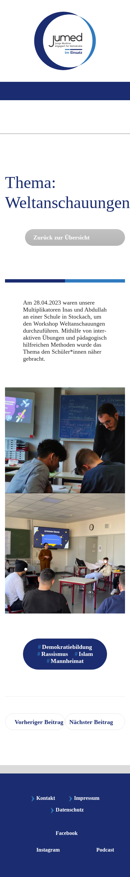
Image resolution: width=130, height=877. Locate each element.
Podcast (105, 850)
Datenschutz (70, 810)
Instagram (48, 850)
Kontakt (43, 798)
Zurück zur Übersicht (61, 237)
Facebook (67, 833)
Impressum (83, 798)
